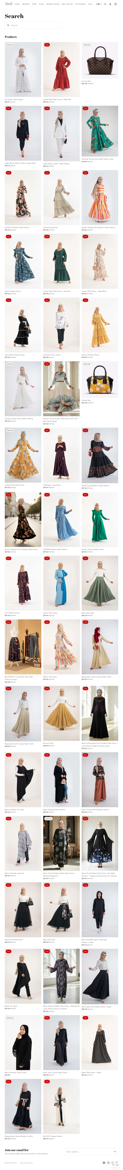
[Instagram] (108, 1162)
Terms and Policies (26, 1163)
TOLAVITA (13, 1163)
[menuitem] (90, 4)
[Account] (110, 4)
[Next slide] (37, 69)
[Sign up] (114, 1151)
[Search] (105, 4)
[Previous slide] (8, 69)
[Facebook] (104, 1162)
